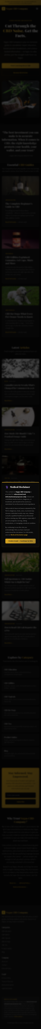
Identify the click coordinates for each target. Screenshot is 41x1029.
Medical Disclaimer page (19, 535)
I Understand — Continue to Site (20, 541)
